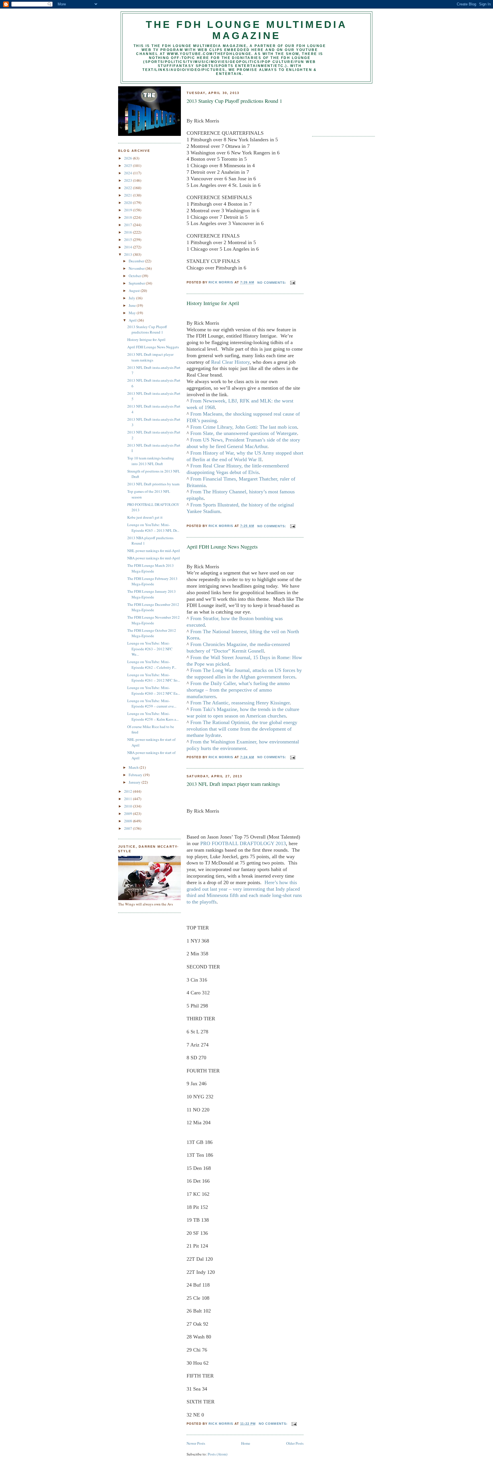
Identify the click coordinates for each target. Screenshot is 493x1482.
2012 (128, 791)
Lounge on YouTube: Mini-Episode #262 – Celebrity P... (151, 664)
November (137, 268)
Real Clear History (230, 362)
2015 (128, 239)
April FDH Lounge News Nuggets (153, 346)
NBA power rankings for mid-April (153, 558)
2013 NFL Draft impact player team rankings (150, 357)
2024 (128, 172)
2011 (128, 798)
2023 (128, 180)
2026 (128, 158)
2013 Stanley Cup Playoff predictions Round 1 (147, 329)
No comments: (272, 282)
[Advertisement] (337, 107)
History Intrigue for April (146, 339)
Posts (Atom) (217, 1454)
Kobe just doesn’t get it (145, 517)
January (135, 782)
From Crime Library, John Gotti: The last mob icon (243, 427)
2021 (128, 195)
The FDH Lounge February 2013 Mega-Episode (152, 581)
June (133, 305)
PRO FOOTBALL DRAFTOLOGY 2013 (243, 843)
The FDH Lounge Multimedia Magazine (246, 30)
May (133, 312)
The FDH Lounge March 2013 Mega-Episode (150, 568)
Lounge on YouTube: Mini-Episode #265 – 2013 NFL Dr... (153, 527)
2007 (128, 828)
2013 (128, 254)
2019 (128, 209)
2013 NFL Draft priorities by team (153, 483)
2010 (128, 806)
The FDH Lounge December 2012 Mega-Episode (153, 607)
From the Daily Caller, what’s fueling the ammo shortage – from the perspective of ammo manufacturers (238, 689)
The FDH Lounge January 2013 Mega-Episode (151, 594)
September (137, 283)
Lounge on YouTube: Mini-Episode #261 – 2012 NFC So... (153, 677)
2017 (128, 224)
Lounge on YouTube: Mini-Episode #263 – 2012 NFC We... (150, 649)
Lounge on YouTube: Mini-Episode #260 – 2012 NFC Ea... (153, 690)
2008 (128, 820)
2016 (128, 232)
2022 (128, 187)
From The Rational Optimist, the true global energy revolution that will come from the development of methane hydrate (242, 728)
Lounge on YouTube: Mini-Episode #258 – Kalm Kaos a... (153, 716)
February (136, 774)
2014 (128, 247)
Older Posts (295, 1443)
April (133, 320)
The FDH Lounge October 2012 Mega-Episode (151, 633)
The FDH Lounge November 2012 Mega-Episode (153, 620)
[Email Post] (292, 282)
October (135, 275)
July (132, 298)
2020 (128, 202)
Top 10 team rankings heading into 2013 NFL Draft (150, 460)
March (134, 767)
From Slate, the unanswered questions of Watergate (243, 433)
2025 (128, 165)
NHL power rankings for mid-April (153, 550)
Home (245, 1443)
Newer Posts (196, 1443)
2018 (128, 217)
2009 (128, 813)
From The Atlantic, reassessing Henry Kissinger (240, 703)
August (135, 290)
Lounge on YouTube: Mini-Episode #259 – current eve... (151, 703)
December (137, 260)
